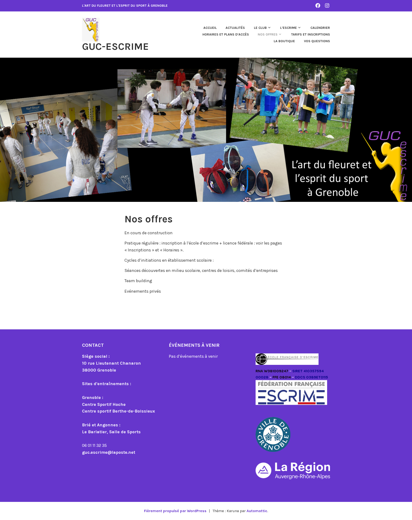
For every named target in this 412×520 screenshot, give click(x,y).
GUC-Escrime (115, 46)
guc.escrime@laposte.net (108, 452)
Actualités (235, 28)
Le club (260, 28)
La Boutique (284, 41)
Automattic (257, 511)
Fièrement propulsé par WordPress (175, 511)
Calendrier (320, 28)
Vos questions (317, 41)
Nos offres (268, 34)
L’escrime (288, 28)
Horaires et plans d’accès (225, 34)
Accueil (210, 28)
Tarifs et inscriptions (310, 34)
